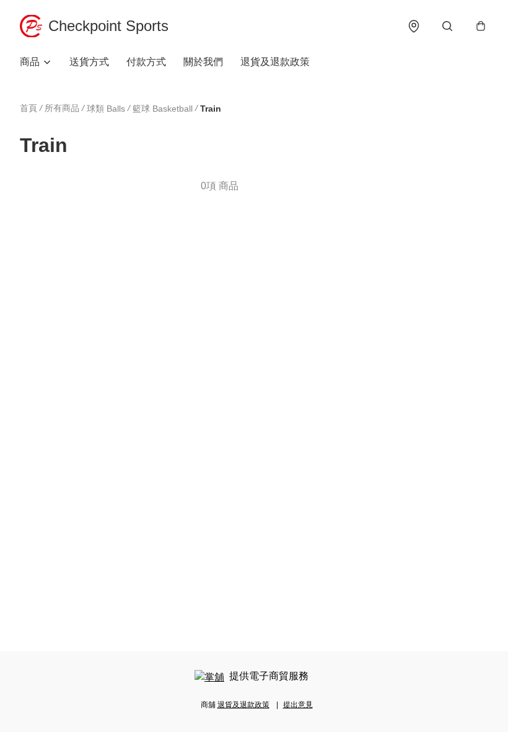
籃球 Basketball (163, 109)
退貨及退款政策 (275, 61)
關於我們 (203, 61)
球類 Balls (106, 109)
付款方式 (146, 61)
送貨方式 (89, 61)
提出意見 (298, 704)
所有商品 (62, 108)
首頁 (28, 108)
